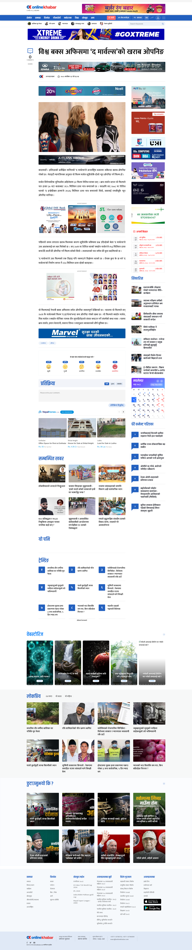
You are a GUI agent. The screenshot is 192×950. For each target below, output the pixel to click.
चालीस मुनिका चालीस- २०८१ (106, 909)
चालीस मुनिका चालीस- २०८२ (106, 905)
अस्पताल (94, 23)
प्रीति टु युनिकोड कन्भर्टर (104, 920)
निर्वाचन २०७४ (125, 892)
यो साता (59, 696)
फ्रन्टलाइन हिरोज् (102, 916)
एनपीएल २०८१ (78, 881)
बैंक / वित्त (53, 892)
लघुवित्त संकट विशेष (126, 885)
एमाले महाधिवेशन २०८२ (128, 907)
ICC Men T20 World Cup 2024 (82, 886)
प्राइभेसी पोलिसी (149, 892)
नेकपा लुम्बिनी (108, 23)
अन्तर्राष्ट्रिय (30, 907)
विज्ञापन (146, 889)
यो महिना (68, 696)
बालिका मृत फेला (37, 23)
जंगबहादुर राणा (79, 23)
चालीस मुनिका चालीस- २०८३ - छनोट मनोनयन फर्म (106, 900)
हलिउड (52, 343)
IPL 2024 (76, 891)
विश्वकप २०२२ (124, 911)
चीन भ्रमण (52, 23)
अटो (51, 896)
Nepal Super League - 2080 (82, 902)
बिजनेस (47, 18)
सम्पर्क (146, 896)
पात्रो (112, 17)
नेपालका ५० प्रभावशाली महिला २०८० (105, 894)
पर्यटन (52, 885)
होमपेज (29, 18)
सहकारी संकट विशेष (127, 881)
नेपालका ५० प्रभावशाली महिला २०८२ (105, 882)
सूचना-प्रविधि (54, 900)
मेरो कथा (100, 913)
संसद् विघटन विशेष (126, 889)
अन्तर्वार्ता (29, 892)
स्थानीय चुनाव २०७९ (127, 896)
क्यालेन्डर (138, 380)
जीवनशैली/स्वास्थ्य (33, 900)
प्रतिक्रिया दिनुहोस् (116, 405)
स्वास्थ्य (139, 17)
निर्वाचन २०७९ (125, 900)
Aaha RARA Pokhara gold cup (83, 896)
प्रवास (28, 903)
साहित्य (29, 889)
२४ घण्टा (49, 696)
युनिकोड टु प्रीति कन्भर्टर (104, 924)
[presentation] (119, 412)
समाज (29, 881)
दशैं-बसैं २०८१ (124, 914)
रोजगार (52, 889)
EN (147, 17)
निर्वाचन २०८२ (124, 903)
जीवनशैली (57, 18)
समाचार (38, 18)
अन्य (92, 18)
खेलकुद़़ (29, 896)
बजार (52, 881)
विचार (77, 18)
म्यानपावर (65, 23)
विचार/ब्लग (30, 885)
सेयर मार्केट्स (125, 17)
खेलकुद (85, 18)
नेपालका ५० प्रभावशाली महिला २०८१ (105, 888)
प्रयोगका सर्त (148, 885)
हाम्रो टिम (146, 881)
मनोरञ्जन (68, 18)
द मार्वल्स (43, 343)
